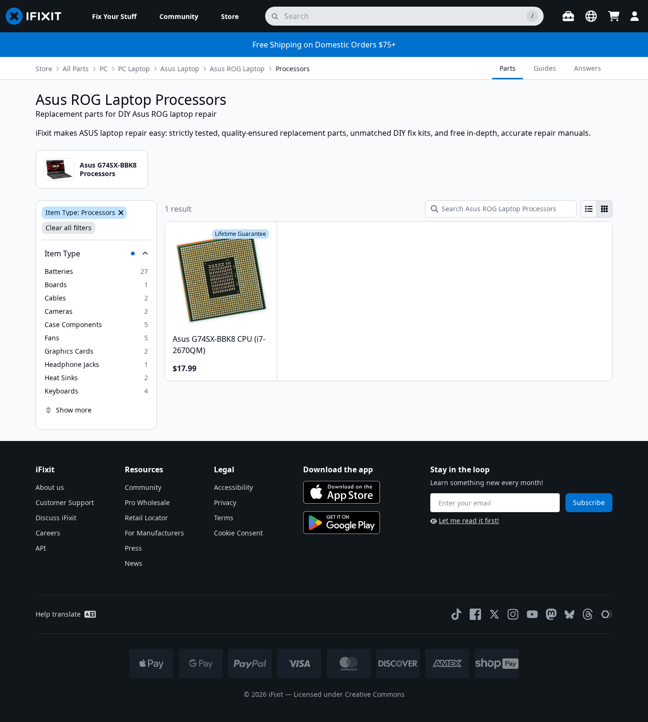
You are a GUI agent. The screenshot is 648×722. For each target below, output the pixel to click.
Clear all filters (69, 227)
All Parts (76, 68)
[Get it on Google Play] (341, 522)
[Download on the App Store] (341, 492)
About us (50, 487)
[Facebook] (475, 614)
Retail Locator (146, 517)
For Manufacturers (154, 532)
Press (133, 548)
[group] (596, 208)
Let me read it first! (469, 520)
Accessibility (233, 487)
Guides (545, 68)
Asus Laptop (179, 68)
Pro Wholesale (147, 502)
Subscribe (589, 502)
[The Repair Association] (606, 614)
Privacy (225, 502)
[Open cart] (613, 16)
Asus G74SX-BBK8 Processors (108, 169)
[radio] (589, 208)
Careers (48, 532)
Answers (587, 68)
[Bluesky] (569, 614)
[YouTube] (532, 614)
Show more (74, 409)
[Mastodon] (551, 614)
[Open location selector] (591, 16)
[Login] (634, 16)
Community (143, 487)
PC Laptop (134, 68)
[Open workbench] (568, 16)
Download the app (338, 469)
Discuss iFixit (56, 517)
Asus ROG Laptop (237, 68)
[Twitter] (494, 614)
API (41, 548)
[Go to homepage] (37, 16)
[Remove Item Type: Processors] (120, 212)
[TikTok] (456, 614)
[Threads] (587, 614)
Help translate (58, 614)
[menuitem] (114, 16)
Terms (223, 517)
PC (104, 68)
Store (44, 68)
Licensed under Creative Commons (349, 694)
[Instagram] (513, 614)
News (133, 563)
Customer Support (65, 502)
